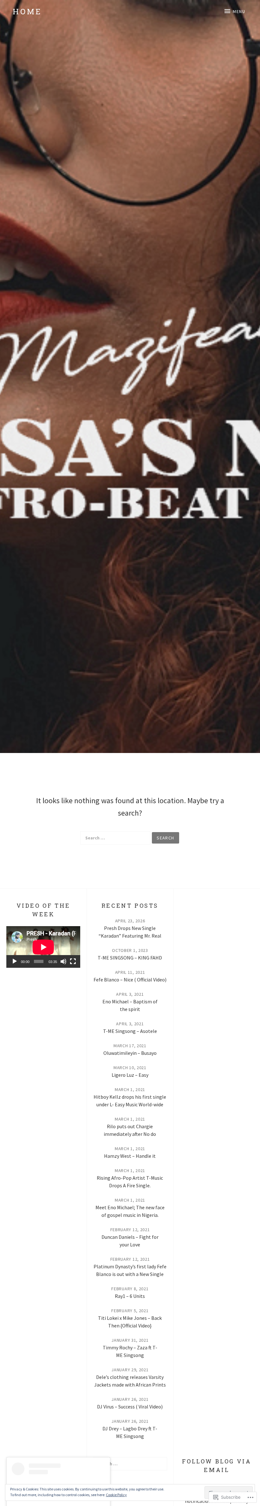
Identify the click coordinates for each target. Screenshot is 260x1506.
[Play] (14, 961)
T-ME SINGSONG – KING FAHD (130, 957)
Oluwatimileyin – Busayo (130, 1053)
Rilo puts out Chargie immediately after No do (130, 1130)
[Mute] (63, 961)
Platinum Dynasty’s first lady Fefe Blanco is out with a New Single (130, 1270)
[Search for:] (115, 838)
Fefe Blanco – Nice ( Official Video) (130, 979)
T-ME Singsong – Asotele (130, 1031)
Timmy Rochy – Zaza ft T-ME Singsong (130, 1351)
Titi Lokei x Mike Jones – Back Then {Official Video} (130, 1322)
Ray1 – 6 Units (130, 1296)
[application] (43, 947)
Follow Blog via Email (216, 1465)
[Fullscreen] (73, 961)
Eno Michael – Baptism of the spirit (130, 1005)
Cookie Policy (116, 1494)
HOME (27, 11)
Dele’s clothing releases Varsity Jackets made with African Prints (130, 1381)
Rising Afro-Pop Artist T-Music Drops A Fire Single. (130, 1182)
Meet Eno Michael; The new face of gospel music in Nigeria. (130, 1211)
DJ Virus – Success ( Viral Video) (130, 1406)
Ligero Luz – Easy (130, 1075)
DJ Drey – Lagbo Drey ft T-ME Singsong (129, 1432)
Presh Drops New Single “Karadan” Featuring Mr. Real (130, 932)
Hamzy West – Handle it (130, 1156)
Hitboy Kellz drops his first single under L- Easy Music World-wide (130, 1101)
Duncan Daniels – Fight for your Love (130, 1241)
